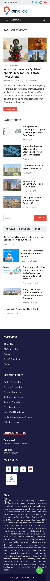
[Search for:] (25, 218)
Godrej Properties (12, 382)
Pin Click (30, 577)
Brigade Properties (13, 387)
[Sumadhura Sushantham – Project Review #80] (12, 181)
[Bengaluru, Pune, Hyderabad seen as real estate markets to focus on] (12, 289)
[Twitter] (36, 2)
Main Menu (15, 20)
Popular (10, 229)
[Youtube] (45, 2)
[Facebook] (32, 2)
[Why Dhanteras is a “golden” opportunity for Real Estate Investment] (25, 51)
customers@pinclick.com (15, 443)
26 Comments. (31, 80)
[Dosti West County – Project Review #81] (12, 165)
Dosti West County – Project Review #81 (33, 167)
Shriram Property (12, 402)
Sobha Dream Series (13, 397)
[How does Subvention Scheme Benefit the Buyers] (11, 251)
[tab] (10, 229)
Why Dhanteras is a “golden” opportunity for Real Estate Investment (22, 72)
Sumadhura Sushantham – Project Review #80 (34, 183)
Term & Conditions (12, 359)
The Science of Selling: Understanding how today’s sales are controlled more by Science (34, 273)
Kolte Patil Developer (14, 412)
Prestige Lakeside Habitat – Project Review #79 (32, 200)
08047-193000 (10, 453)
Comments (25, 229)
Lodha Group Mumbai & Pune (18, 417)
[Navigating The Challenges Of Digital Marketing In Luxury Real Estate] (12, 126)
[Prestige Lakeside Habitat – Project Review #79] (12, 197)
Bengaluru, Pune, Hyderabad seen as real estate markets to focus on (34, 293)
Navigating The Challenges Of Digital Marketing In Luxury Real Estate (34, 130)
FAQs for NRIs (11, 349)
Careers (7, 354)
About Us (8, 344)
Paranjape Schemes (13, 407)
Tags (37, 229)
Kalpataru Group (12, 422)
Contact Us (9, 364)
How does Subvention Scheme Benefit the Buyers (32, 253)
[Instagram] (40, 2)
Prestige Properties (13, 392)
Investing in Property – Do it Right (20, 309)
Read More (9, 108)
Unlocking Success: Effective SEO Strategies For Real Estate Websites (32, 150)
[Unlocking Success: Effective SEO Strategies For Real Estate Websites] (12, 146)
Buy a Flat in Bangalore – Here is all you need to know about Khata (23, 238)
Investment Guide (11, 65)
